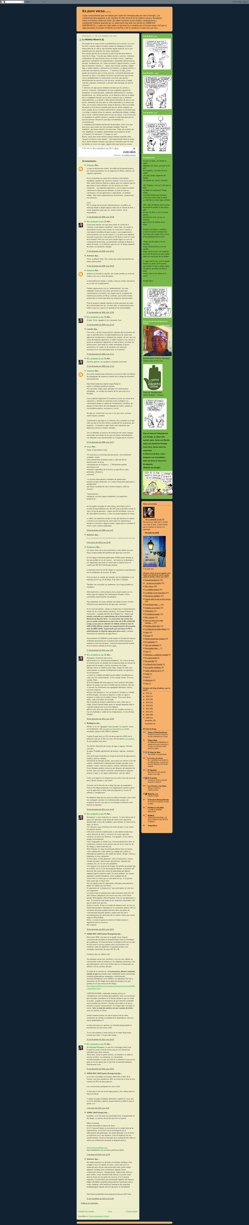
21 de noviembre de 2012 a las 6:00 (100, 1199)
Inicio (110, 1211)
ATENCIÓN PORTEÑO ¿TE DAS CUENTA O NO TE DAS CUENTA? (158, 820)
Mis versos (149, 586)
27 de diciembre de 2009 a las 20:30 (100, 266)
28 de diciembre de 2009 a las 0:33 (100, 530)
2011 (148, 712)
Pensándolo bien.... (152, 648)
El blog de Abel (154, 752)
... (117, 646)
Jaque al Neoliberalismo (157, 732)
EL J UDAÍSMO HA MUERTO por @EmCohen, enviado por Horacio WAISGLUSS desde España (158, 763)
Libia (147, 632)
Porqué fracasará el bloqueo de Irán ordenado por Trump (158, 735)
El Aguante (152, 770)
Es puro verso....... (96, 11)
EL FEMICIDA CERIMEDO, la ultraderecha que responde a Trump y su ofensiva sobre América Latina (158, 745)
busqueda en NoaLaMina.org (113, 729)
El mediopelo (150, 642)
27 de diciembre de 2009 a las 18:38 (100, 217)
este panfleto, (130, 739)
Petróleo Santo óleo (152, 626)
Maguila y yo (153, 794)
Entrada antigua (132, 1211)
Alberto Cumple (153, 796)
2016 (148, 696)
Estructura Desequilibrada (158, 800)
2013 (148, 706)
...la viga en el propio (153, 583)
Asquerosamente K (152, 580)
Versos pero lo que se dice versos (158, 599)
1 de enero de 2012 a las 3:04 (98, 1108)
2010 (148, 715)
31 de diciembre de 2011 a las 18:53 (100, 1069)
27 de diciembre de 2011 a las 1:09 (100, 650)
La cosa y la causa (155, 758)
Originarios (149, 611)
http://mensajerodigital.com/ (97, 1148)
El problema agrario (152, 614)
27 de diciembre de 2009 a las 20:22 (100, 251)
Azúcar (147, 636)
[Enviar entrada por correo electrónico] (134, 148)
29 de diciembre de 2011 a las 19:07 (100, 929)
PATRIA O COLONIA (156, 808)
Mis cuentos (149, 617)
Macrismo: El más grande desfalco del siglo (157, 773)
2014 (148, 702)
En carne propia (151, 658)
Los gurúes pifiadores (153, 667)
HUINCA (151, 816)
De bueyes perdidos (152, 596)
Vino (146, 684)
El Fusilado (152, 778)
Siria (146, 652)
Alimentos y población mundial (156, 655)
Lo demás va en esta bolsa (155, 593)
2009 (148, 718)
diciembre (149, 721)
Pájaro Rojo (152, 740)
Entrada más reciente (86, 1211)
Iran (146, 677)
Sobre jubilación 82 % (153, 671)
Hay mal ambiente (152, 645)
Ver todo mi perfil (152, 533)
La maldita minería (129, 155)
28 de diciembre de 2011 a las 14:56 (100, 719)
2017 (148, 693)
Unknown (90, 165)
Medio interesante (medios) (155, 639)
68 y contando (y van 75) (96, 221)
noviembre (149, 724)
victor (89, 447)
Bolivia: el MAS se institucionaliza (154, 789)
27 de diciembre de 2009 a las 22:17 (100, 442)
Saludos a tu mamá (152, 608)
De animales (149, 661)
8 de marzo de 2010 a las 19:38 (98, 542)
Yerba (147, 674)
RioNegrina (91, 547)
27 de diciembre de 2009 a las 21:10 (100, 325)
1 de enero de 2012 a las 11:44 (98, 1155)
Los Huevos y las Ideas (157, 786)
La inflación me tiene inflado (155, 629)
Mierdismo (149, 680)
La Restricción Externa (153, 664)
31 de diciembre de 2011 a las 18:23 (100, 1039)
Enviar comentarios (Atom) (99, 1216)
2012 (148, 709)
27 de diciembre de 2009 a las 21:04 (100, 312)
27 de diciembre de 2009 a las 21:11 (100, 354)
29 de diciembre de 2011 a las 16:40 (100, 809)
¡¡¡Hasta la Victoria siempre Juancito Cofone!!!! (157, 781)
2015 (148, 699)
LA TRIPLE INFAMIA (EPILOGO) (155, 811)
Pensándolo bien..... (152, 605)
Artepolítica (152, 826)
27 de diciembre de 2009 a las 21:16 (100, 366)
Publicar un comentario (89, 1203)
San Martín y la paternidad (157, 754)
